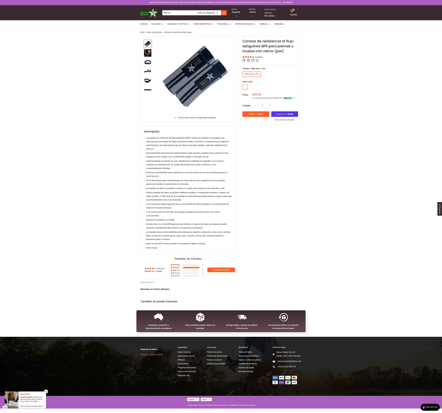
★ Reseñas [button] (440, 209)
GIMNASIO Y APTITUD (177, 24)
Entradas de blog (246, 371)
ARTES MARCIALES (244, 24)
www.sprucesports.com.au (151, 354)
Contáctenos (183, 364)
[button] (248, 57)
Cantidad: (246, 105)
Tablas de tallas (245, 352)
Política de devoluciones (217, 356)
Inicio (142, 32)
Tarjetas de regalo (246, 367)
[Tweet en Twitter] (252, 60)
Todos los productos (154, 32)
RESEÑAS (279, 24)
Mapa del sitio (184, 375)
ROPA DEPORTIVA (202, 24)
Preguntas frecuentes (187, 367)
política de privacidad (216, 364)
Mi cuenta (270, 16)
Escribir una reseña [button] (221, 270)
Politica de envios (214, 352)
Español (191, 399)
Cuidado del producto (248, 364)
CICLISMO (156, 24)
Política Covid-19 (214, 360)
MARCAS (264, 24)
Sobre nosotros (184, 352)
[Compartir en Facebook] (244, 60)
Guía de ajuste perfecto (249, 356)
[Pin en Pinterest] (248, 60)
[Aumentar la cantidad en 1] (270, 105)
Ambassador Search (186, 356)
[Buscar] (224, 12)
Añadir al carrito (256, 114)
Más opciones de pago (284, 119)
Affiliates (181, 360)
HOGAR (143, 24)
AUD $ (204, 399)
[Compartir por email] (257, 60)
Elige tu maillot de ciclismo (250, 360)
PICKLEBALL (223, 24)
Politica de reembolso (187, 371)
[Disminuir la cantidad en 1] (254, 105)
